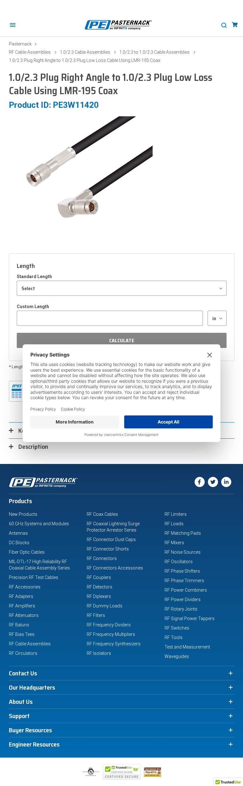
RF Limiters (176, 514)
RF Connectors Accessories (115, 567)
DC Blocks (19, 542)
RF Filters (96, 615)
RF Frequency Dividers (109, 624)
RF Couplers (99, 577)
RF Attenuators (24, 615)
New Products (23, 514)
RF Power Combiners (186, 590)
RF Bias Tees (21, 634)
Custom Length (33, 306)
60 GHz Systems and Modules (39, 523)
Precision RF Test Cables (33, 577)
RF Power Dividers (183, 599)
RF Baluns (19, 624)
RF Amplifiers (22, 605)
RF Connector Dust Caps (111, 539)
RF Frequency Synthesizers (113, 643)
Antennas (18, 533)
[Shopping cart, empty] (235, 25)
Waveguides (177, 656)
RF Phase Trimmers (184, 580)
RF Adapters (21, 596)
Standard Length (34, 276)
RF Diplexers (99, 596)
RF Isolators (99, 653)
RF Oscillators (179, 561)
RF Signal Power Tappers (190, 618)
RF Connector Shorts (108, 548)
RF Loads (174, 523)
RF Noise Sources (183, 552)
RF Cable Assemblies (30, 52)
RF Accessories (24, 586)
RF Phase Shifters (182, 571)
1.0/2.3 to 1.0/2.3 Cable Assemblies (154, 52)
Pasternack (20, 43)
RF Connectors (102, 558)
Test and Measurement (187, 646)
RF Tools (174, 637)
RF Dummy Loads (104, 605)
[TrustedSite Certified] (122, 772)
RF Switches (177, 628)
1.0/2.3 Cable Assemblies (85, 52)
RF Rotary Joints (181, 609)
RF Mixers (174, 542)
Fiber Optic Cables (27, 552)
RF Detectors (99, 586)
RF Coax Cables (102, 514)
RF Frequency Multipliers (111, 634)
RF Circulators (23, 653)
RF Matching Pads (183, 533)
